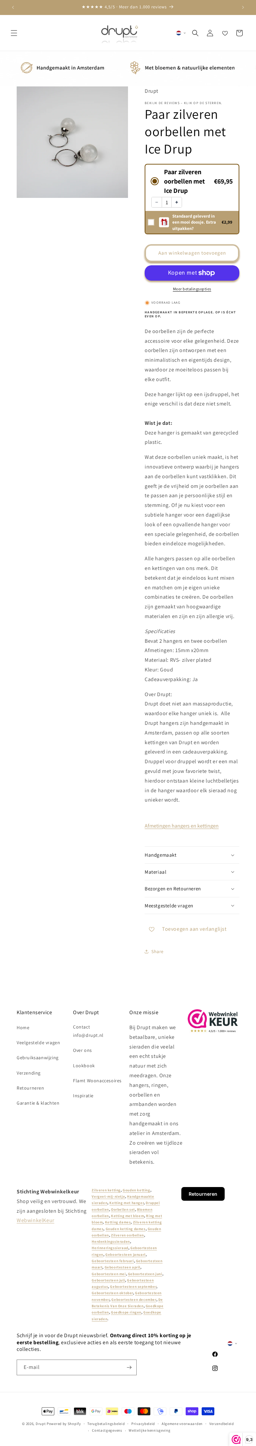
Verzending (29, 1073)
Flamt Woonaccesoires (97, 1081)
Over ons (82, 1050)
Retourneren (30, 1088)
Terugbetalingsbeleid (106, 1423)
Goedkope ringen (126, 1312)
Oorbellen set (123, 1209)
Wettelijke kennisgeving (149, 1430)
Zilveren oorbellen (127, 1235)
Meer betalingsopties (192, 288)
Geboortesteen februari (113, 1260)
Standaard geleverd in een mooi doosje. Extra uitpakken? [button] (194, 222)
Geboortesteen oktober (112, 1292)
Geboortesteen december (133, 1299)
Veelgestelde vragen (38, 1043)
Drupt (41, 1423)
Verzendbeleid (221, 1423)
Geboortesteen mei (109, 1273)
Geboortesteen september (133, 1286)
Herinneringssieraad (110, 1247)
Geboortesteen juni (145, 1273)
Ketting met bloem (127, 1215)
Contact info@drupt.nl (88, 1031)
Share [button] (157, 951)
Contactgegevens (107, 1430)
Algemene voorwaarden (182, 1423)
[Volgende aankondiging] (243, 7)
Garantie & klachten (38, 1103)
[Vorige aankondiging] (13, 7)
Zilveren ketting (106, 1190)
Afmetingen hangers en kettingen (182, 825)
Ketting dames (118, 1222)
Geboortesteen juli (108, 1280)
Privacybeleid (143, 1423)
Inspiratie (83, 1096)
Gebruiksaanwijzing (38, 1058)
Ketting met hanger (126, 1202)
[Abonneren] (129, 1367)
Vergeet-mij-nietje (108, 1196)
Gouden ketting (136, 1190)
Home (23, 1028)
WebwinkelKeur (35, 1220)
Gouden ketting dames (126, 1228)
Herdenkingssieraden (111, 1241)
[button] (14, 33)
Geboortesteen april (122, 1267)
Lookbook (84, 1066)
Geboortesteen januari (125, 1254)
